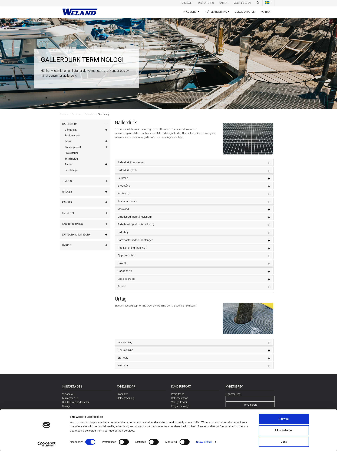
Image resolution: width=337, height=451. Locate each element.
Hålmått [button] (122, 263)
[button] (269, 3)
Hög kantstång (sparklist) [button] (132, 247)
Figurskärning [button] (125, 350)
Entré (68, 141)
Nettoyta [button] (123, 365)
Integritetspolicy (180, 406)
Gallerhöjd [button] (123, 232)
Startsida (64, 114)
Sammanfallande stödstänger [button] (135, 240)
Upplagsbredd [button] (126, 278)
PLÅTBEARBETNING (216, 11)
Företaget (187, 3)
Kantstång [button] (124, 193)
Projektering (206, 3)
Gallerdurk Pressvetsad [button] (131, 162)
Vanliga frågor (179, 402)
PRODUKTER (190, 11)
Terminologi (71, 158)
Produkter (76, 114)
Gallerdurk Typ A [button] (127, 170)
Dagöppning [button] (125, 270)
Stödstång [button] (124, 185)
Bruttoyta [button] (123, 357)
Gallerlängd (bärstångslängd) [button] (135, 216)
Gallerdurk (90, 114)
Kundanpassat (73, 147)
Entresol (68, 213)
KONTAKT (266, 11)
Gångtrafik (71, 129)
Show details (204, 441)
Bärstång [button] (123, 178)
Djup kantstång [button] (126, 255)
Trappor (68, 181)
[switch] (124, 442)
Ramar (68, 164)
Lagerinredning (72, 224)
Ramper (67, 202)
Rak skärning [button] (125, 342)
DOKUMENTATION (245, 11)
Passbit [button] (122, 286)
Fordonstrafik (72, 135)
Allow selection (284, 430)
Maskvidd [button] (123, 209)
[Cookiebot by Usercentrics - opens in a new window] (46, 444)
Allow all (284, 418)
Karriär (223, 3)
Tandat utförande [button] (128, 201)
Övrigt (66, 245)
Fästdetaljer (71, 170)
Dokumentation (179, 398)
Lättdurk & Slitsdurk (76, 234)
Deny (284, 441)
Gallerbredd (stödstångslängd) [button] (136, 224)
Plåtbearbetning (125, 398)
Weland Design (242, 3)
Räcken (67, 191)
